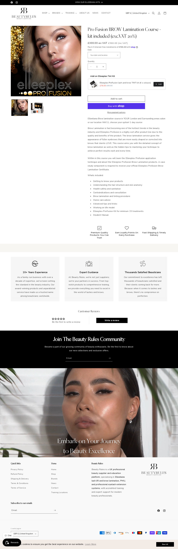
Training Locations (59, 492)
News (53, 483)
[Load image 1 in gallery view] (19, 108)
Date (90, 50)
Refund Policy (17, 474)
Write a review (112, 320)
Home (53, 469)
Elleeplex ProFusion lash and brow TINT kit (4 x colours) (125, 83)
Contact (54, 488)
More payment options (116, 112)
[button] (46, 13)
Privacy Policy (17, 469)
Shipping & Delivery (20, 479)
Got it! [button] (165, 544)
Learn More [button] (90, 544)
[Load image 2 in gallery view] (37, 108)
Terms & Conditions (19, 483)
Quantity (91, 61)
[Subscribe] (109, 358)
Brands (54, 479)
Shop (53, 474)
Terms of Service (18, 488)
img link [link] (35, 261)
